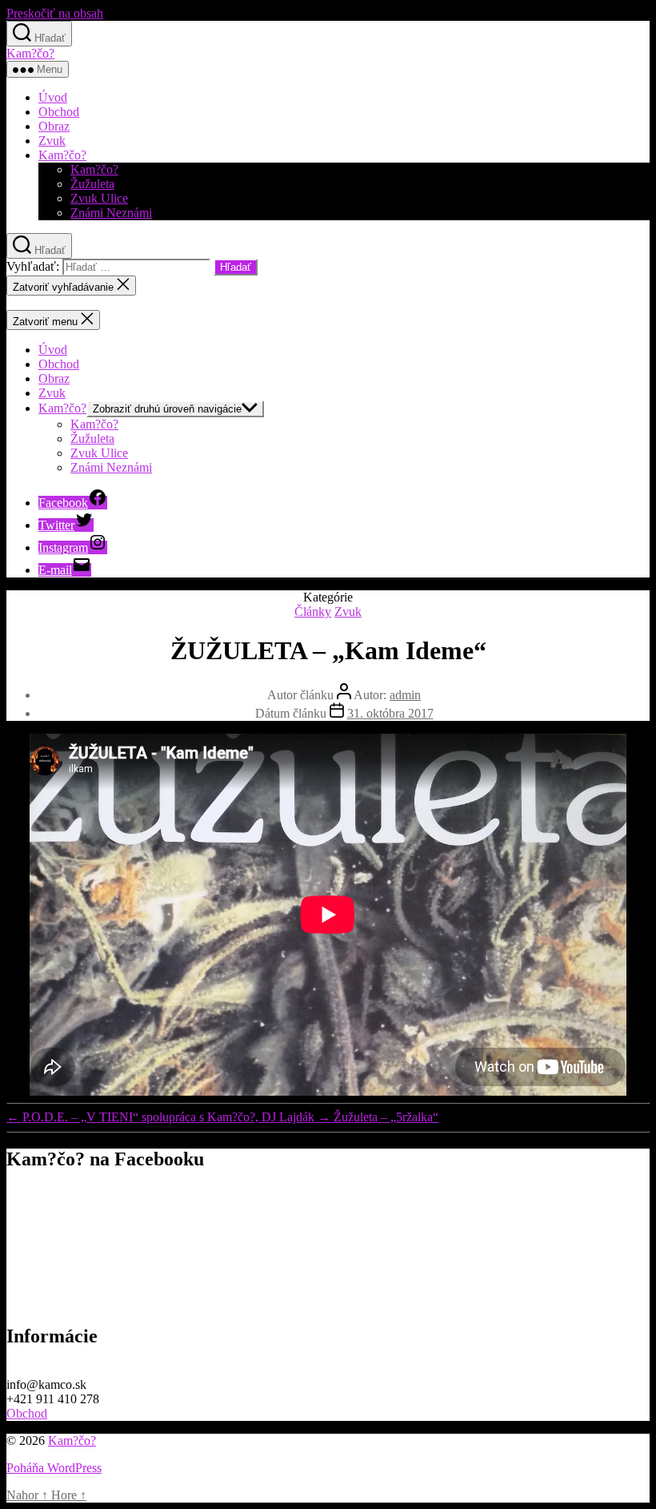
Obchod (58, 112)
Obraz (54, 126)
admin (405, 695)
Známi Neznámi (111, 212)
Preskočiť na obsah (54, 13)
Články (312, 611)
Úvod (52, 97)
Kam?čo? (30, 53)
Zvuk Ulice (99, 198)
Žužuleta (92, 184)
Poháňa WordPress (54, 1468)
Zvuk (52, 140)
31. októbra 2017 (390, 713)
